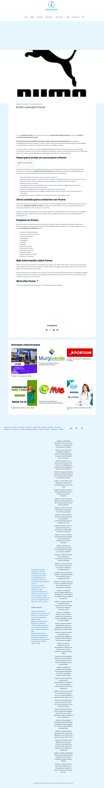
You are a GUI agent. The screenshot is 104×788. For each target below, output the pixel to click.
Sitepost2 (58, 427)
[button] (83, 17)
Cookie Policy (37, 427)
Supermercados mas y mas (22, 408)
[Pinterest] (54, 330)
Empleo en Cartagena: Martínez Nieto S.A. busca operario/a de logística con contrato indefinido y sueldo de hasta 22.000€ (63, 616)
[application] (52, 17)
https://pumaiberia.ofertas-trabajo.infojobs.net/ (42, 177)
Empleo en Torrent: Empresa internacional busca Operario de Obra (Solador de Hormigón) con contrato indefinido (63, 539)
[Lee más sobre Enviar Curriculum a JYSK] (24, 361)
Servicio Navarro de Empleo (29, 429)
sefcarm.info (16, 429)
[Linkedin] (57, 330)
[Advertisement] (52, 38)
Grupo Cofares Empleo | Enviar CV (79, 409)
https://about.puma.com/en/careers (74, 179)
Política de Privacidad (10, 427)
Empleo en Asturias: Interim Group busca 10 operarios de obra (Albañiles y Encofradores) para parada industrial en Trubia (63, 519)
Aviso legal (21, 427)
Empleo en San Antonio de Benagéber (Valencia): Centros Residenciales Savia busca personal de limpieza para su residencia (39, 625)
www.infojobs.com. (22, 215)
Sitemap (44, 427)
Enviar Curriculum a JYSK (21, 376)
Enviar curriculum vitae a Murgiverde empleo (49, 364)
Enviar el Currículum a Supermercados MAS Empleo (51, 402)
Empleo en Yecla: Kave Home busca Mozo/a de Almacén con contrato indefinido (63, 510)
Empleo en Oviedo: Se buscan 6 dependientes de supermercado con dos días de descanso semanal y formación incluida (63, 605)
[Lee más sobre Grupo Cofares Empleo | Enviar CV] (80, 393)
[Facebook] (46, 330)
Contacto (29, 427)
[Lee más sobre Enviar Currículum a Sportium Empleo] (80, 352)
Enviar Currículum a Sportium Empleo (79, 360)
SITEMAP (61, 429)
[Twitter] (50, 330)
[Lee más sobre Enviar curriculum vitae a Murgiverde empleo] (52, 354)
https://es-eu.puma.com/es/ (31, 277)
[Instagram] (76, 428)
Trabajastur (7, 429)
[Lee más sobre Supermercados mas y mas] (24, 393)
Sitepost (51, 427)
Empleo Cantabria (43, 429)
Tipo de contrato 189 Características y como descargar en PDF (38, 587)
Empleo (18, 104)
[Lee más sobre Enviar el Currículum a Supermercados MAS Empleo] (52, 389)
